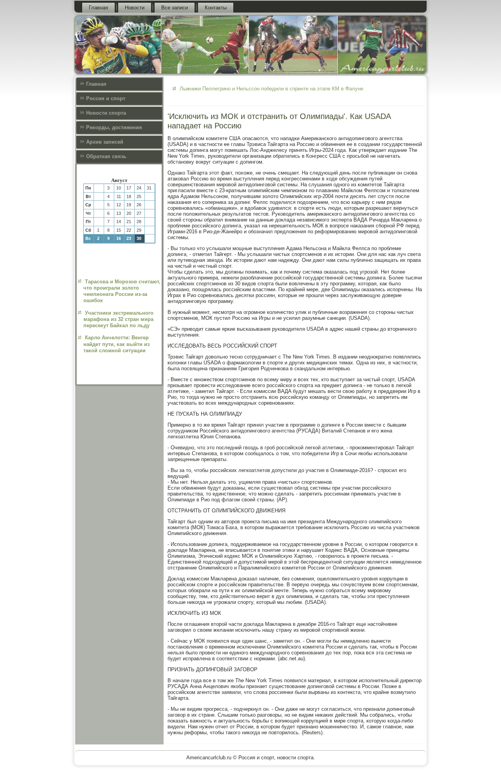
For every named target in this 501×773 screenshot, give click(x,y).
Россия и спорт (105, 98)
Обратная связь (106, 156)
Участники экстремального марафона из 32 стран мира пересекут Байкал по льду (118, 319)
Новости (134, 8)
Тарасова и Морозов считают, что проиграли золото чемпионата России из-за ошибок (121, 291)
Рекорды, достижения (114, 127)
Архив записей (104, 142)
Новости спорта (106, 113)
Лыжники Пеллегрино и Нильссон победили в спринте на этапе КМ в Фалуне (271, 89)
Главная (98, 8)
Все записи (174, 8)
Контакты (216, 8)
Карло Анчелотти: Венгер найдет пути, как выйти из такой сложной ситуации (116, 344)
